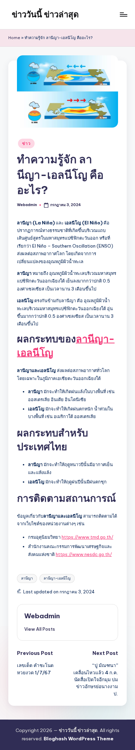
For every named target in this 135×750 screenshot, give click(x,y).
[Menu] (123, 14)
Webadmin (42, 616)
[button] (39, 629)
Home (14, 37)
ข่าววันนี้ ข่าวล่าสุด (45, 14)
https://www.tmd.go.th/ (87, 537)
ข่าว (26, 143)
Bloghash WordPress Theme (79, 738)
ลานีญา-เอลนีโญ (57, 578)
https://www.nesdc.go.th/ (84, 554)
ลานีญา (27, 578)
